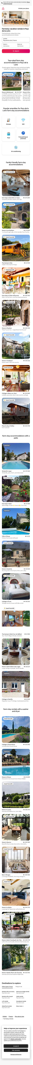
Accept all (16, 1046)
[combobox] (16, 40)
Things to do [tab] (18, 986)
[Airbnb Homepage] (3, 8)
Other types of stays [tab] (7, 986)
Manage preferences (15, 1054)
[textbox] (9, 46)
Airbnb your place (23, 8)
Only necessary (16, 1050)
